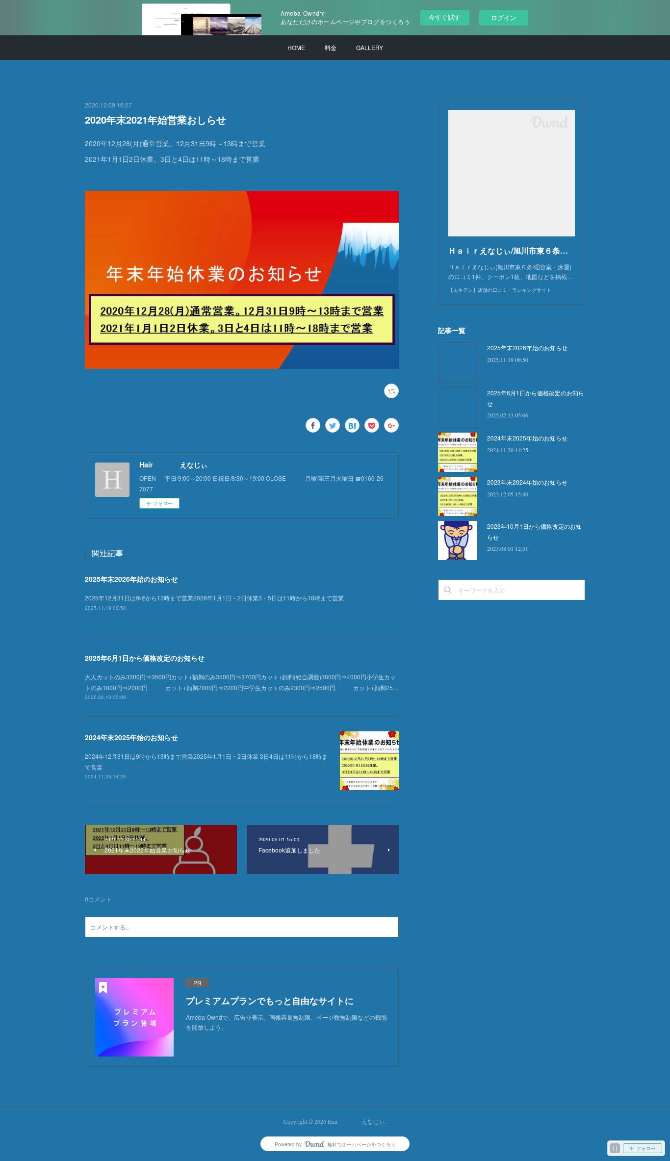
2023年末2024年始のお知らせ (527, 482)
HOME (296, 47)
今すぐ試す (445, 17)
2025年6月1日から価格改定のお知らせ (145, 658)
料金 (330, 47)
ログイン (503, 17)
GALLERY (369, 47)
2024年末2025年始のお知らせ (131, 737)
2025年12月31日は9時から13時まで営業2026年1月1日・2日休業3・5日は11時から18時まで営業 (214, 597)
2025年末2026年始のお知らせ (131, 579)
